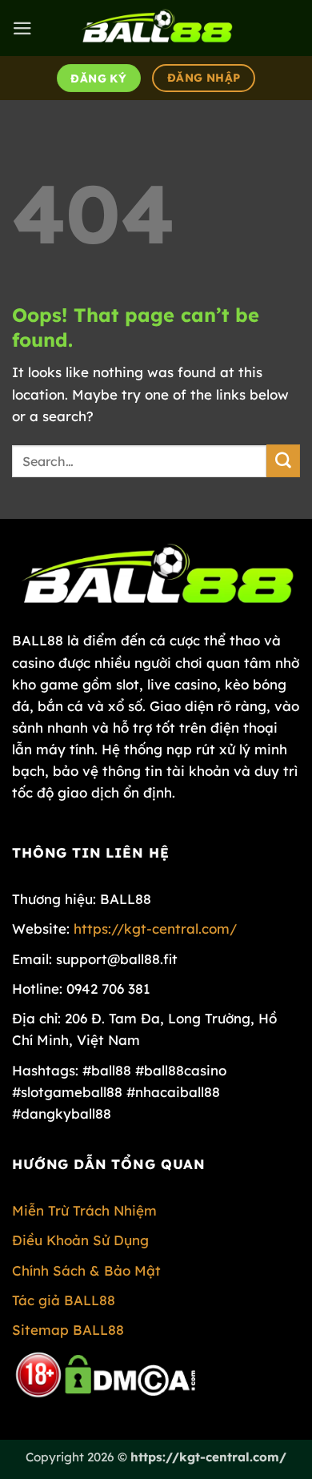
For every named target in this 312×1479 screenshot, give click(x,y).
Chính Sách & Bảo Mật (86, 1270)
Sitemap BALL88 (68, 1329)
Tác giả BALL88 (63, 1300)
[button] (22, 28)
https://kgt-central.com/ (155, 928)
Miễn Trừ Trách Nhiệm (84, 1210)
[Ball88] (156, 27)
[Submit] (283, 460)
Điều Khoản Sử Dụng (80, 1240)
